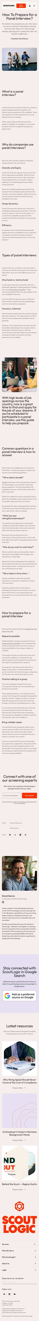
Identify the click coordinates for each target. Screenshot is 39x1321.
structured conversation (17, 290)
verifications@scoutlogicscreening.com (14, 1312)
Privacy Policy (21, 803)
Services (5, 1244)
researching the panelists (11, 643)
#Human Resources (16, 823)
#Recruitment (14, 828)
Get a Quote (21, 5)
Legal (4, 1270)
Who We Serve (8, 1251)
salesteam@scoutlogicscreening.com (13, 1309)
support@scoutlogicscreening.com (12, 1310)
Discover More (18, 1088)
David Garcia (8, 896)
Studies (4, 482)
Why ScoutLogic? (9, 1257)
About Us (5, 1263)
